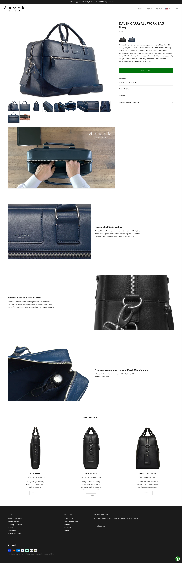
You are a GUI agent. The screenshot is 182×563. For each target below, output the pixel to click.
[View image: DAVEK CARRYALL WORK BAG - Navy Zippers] (47, 106)
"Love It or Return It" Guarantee (129, 102)
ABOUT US (158, 9)
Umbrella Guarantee (15, 519)
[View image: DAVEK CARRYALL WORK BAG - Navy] (13, 106)
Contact (67, 530)
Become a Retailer (14, 533)
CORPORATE (148, 9)
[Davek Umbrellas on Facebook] (8, 545)
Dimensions (122, 78)
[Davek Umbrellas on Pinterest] (13, 545)
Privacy (10, 527)
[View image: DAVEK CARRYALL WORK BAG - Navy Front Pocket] (82, 106)
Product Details (124, 89)
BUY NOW (34, 493)
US (169, 9)
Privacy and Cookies (37, 554)
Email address (99, 524)
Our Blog (67, 527)
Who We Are (68, 519)
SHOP (140, 9)
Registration (12, 530)
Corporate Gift (69, 524)
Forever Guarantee (71, 522)
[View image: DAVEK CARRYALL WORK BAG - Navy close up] (105, 106)
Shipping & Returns (15, 524)
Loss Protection (13, 522)
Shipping (122, 96)
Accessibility (49, 554)
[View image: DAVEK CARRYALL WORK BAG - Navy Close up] (93, 106)
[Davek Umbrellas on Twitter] (11, 545)
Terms (28, 554)
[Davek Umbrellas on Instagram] (15, 545)
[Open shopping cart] (177, 9)
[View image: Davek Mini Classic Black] (25, 117)
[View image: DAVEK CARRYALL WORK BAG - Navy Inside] (59, 106)
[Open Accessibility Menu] (177, 558)
